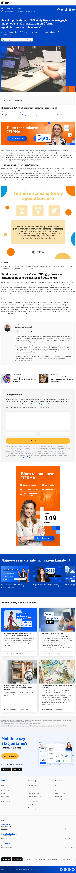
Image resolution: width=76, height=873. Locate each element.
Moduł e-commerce (33, 801)
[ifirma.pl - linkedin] (69, 869)
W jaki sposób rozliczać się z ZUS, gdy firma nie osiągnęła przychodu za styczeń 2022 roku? (33, 115)
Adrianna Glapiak (48, 709)
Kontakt (3, 799)
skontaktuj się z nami (42, 404)
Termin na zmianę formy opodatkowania (16, 112)
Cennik (3, 788)
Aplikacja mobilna (32, 810)
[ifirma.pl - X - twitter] (65, 869)
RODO (68, 859)
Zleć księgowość (10, 756)
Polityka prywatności (40, 859)
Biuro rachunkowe (32, 790)
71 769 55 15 (70, 829)
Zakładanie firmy (32, 785)
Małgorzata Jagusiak (9, 11)
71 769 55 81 (70, 838)
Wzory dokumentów (60, 793)
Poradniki (57, 790)
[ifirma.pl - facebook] (61, 869)
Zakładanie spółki (32, 788)
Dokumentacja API (59, 799)
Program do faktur (32, 799)
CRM (29, 807)
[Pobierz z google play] (17, 770)
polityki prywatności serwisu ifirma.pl (34, 457)
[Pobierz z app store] (6, 770)
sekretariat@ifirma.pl (6, 847)
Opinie (3, 793)
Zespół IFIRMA (10, 654)
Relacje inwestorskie (53, 859)
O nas (2, 785)
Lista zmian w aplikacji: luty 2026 (52, 634)
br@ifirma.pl (4, 838)
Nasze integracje (59, 796)
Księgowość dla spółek (34, 793)
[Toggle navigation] (73, 3)
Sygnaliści (62, 859)
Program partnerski (6, 801)
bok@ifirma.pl (4, 829)
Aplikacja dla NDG (32, 804)
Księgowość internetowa (34, 796)
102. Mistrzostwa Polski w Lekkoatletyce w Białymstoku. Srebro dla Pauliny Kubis (17, 634)
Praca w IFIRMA (5, 790)
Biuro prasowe (5, 796)
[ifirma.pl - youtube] (73, 869)
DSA (73, 859)
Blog (56, 785)
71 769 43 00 (70, 847)
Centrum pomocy (59, 788)
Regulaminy (30, 859)
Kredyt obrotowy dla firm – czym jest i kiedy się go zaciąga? (57, 686)
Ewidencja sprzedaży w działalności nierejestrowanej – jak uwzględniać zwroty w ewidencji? (18, 687)
